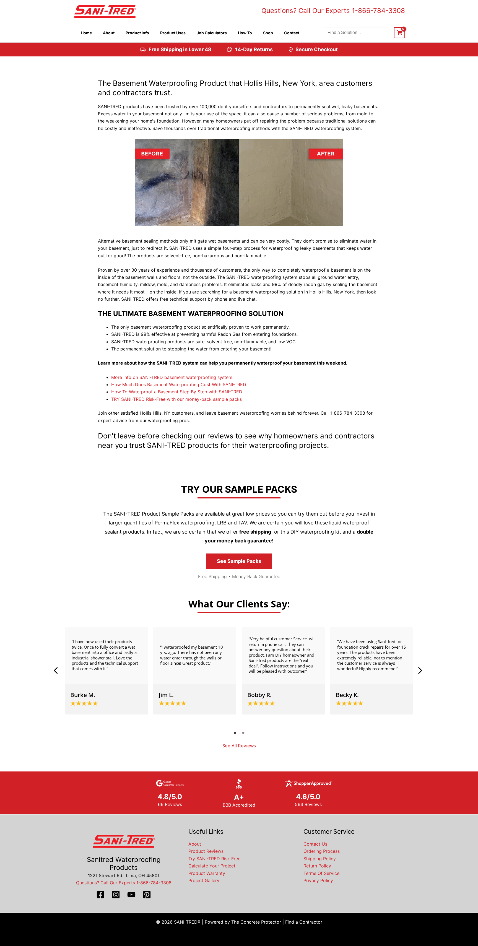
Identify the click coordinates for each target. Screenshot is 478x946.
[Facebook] (100, 894)
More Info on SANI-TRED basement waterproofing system (171, 377)
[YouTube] (131, 894)
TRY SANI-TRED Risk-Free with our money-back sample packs (176, 399)
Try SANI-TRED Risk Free (214, 858)
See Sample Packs (239, 561)
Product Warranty (206, 873)
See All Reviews (239, 745)
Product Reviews (206, 851)
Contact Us (315, 844)
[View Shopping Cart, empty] (399, 32)
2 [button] (243, 733)
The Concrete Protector (256, 922)
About (194, 844)
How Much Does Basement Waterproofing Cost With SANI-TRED (178, 384)
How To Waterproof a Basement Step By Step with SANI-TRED (176, 391)
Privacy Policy (318, 880)
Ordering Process (321, 851)
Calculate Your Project (211, 866)
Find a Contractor (303, 922)
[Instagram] (115, 894)
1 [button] (235, 733)
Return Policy (317, 866)
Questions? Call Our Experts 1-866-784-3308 (333, 11)
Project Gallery (203, 880)
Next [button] (420, 670)
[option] (106, 670)
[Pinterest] (146, 894)
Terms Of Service (321, 873)
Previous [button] (58, 670)
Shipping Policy (319, 858)
